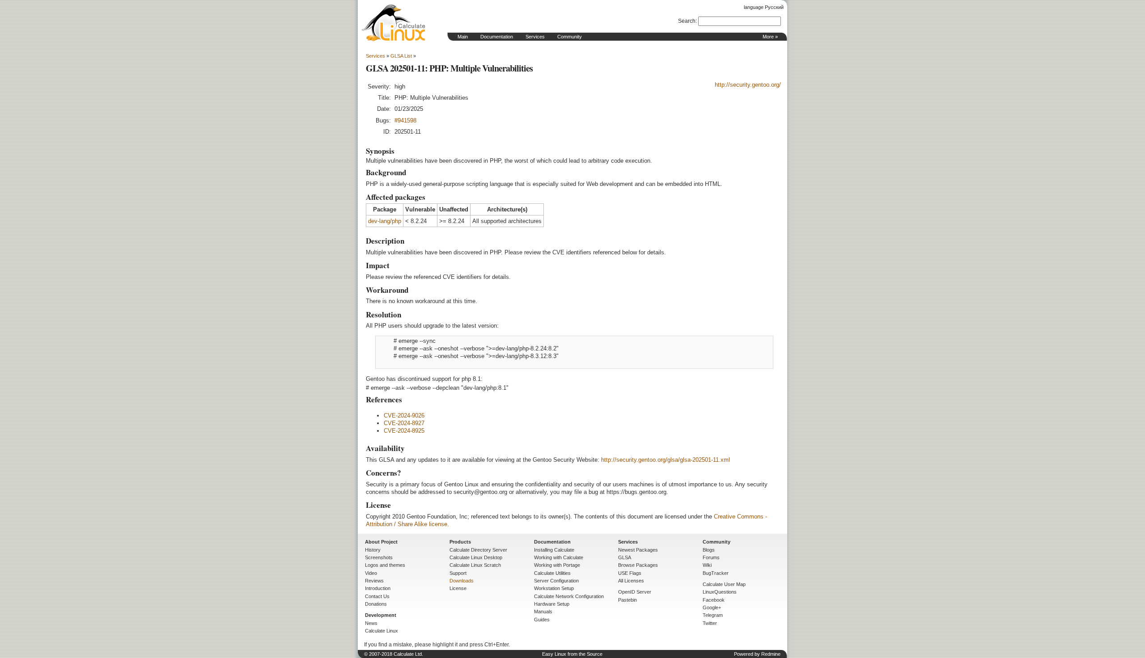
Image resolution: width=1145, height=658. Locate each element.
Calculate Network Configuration (569, 596)
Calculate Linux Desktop (476, 557)
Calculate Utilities (552, 573)
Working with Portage (557, 565)
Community (569, 36)
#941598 (405, 120)
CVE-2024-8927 (404, 423)
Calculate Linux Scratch (475, 565)
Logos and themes (385, 565)
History (373, 550)
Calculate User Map (724, 584)
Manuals (543, 611)
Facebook (714, 600)
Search (686, 21)
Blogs (709, 550)
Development (380, 615)
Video (371, 573)
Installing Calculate (554, 550)
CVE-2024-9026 (404, 415)
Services (535, 36)
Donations (376, 604)
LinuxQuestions (720, 592)
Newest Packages (638, 550)
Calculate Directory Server (478, 550)
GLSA (624, 557)
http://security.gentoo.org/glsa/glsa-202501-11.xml (665, 459)
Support (458, 573)
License (458, 588)
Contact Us (377, 596)
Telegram (713, 615)
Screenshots (379, 557)
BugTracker (716, 573)
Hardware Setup (551, 604)
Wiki (707, 565)
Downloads (462, 580)
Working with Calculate (558, 557)
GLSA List (401, 56)
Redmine (770, 654)
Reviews (374, 580)
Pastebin (627, 600)
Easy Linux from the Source (572, 654)
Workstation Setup (554, 588)
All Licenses (631, 580)
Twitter (710, 623)
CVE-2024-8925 (404, 430)
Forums (711, 557)
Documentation (496, 36)
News (371, 623)
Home (393, 22)
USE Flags (629, 573)
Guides (542, 619)
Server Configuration (556, 580)
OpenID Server (634, 592)
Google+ (712, 607)
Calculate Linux (381, 630)
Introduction (377, 588)
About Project (381, 541)
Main (463, 36)
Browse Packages (638, 565)
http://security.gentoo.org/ (748, 84)
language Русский (764, 7)
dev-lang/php (384, 221)
